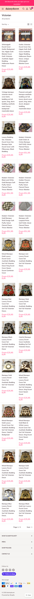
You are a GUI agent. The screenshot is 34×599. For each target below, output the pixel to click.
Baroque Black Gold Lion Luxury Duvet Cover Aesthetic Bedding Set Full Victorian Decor (25, 510)
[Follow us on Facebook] (3, 570)
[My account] (27, 9)
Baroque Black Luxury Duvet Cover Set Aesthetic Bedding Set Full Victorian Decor (8, 343)
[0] (31, 9)
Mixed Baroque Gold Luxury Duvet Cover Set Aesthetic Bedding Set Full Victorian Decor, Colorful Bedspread (8, 428)
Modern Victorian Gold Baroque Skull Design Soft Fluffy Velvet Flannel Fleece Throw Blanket (8, 222)
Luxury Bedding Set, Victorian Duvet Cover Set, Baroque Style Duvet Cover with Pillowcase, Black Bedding (8, 144)
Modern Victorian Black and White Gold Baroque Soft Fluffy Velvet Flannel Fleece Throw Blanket (8, 183)
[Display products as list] (31, 24)
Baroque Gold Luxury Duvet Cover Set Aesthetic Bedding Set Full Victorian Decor (25, 471)
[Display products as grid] (28, 24)
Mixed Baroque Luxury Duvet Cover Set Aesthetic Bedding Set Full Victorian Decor (8, 471)
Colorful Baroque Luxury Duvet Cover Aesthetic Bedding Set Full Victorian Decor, (25, 341)
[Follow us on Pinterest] (10, 570)
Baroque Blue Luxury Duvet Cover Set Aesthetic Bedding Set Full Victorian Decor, (8, 510)
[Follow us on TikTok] (13, 570)
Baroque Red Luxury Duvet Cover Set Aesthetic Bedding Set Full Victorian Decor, (8, 305)
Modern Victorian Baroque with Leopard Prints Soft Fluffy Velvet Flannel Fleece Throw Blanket (25, 222)
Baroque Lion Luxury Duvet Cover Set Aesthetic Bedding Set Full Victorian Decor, (25, 260)
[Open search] (23, 9)
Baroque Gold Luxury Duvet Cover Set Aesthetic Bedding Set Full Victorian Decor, (8, 381)
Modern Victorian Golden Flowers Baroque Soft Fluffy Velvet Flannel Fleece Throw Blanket (25, 183)
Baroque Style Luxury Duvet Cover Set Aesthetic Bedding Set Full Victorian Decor (25, 305)
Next (28, 527)
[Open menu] (3, 9)
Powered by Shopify (8, 595)
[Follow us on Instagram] (6, 570)
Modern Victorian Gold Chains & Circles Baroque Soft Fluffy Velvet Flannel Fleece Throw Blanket (25, 143)
